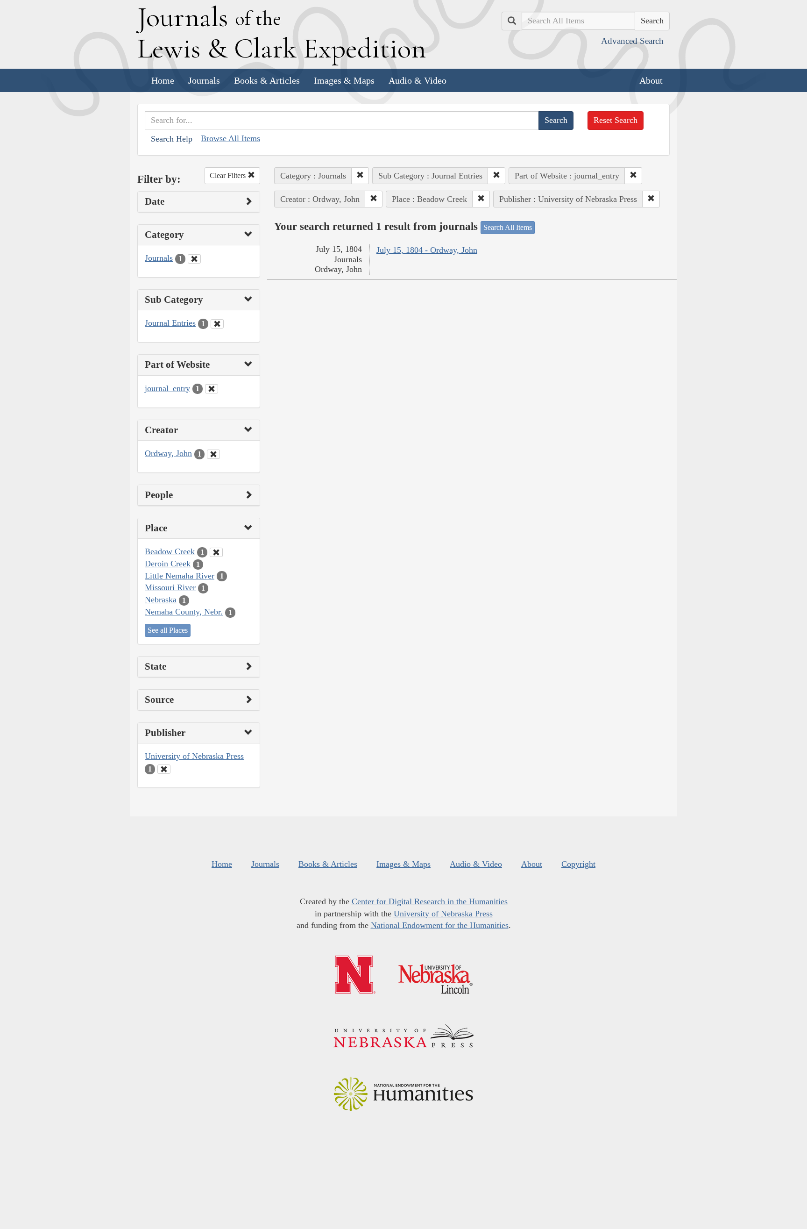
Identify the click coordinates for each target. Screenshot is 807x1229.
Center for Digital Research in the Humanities (430, 901)
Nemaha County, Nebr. (184, 611)
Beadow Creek (170, 551)
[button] (360, 175)
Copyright (578, 864)
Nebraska (161, 599)
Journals (204, 80)
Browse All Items (230, 138)
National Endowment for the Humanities (440, 925)
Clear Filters (229, 175)
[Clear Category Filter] (194, 259)
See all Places (168, 630)
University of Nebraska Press (194, 756)
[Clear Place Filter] (216, 552)
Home (162, 80)
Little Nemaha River (179, 575)
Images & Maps (344, 80)
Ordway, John (168, 453)
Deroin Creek (168, 563)
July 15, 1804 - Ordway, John (426, 250)
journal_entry (167, 388)
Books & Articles (267, 80)
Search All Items (507, 227)
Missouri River (170, 587)
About (651, 80)
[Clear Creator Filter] (213, 454)
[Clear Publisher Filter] (163, 769)
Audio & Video (417, 80)
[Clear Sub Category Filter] (217, 324)
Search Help (171, 138)
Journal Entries (170, 323)
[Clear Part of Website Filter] (211, 388)
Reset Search (615, 120)
